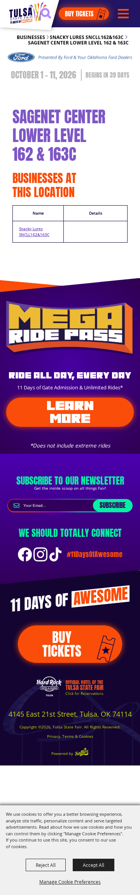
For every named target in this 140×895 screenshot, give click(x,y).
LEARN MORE (70, 412)
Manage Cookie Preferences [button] (70, 882)
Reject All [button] (46, 865)
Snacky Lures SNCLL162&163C (87, 37)
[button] (49, 16)
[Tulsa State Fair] (28, 13)
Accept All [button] (93, 865)
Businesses (31, 37)
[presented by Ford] (70, 57)
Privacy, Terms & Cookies (70, 736)
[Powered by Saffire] (81, 753)
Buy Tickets (79, 13)
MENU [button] (123, 14)
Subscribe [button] (113, 505)
